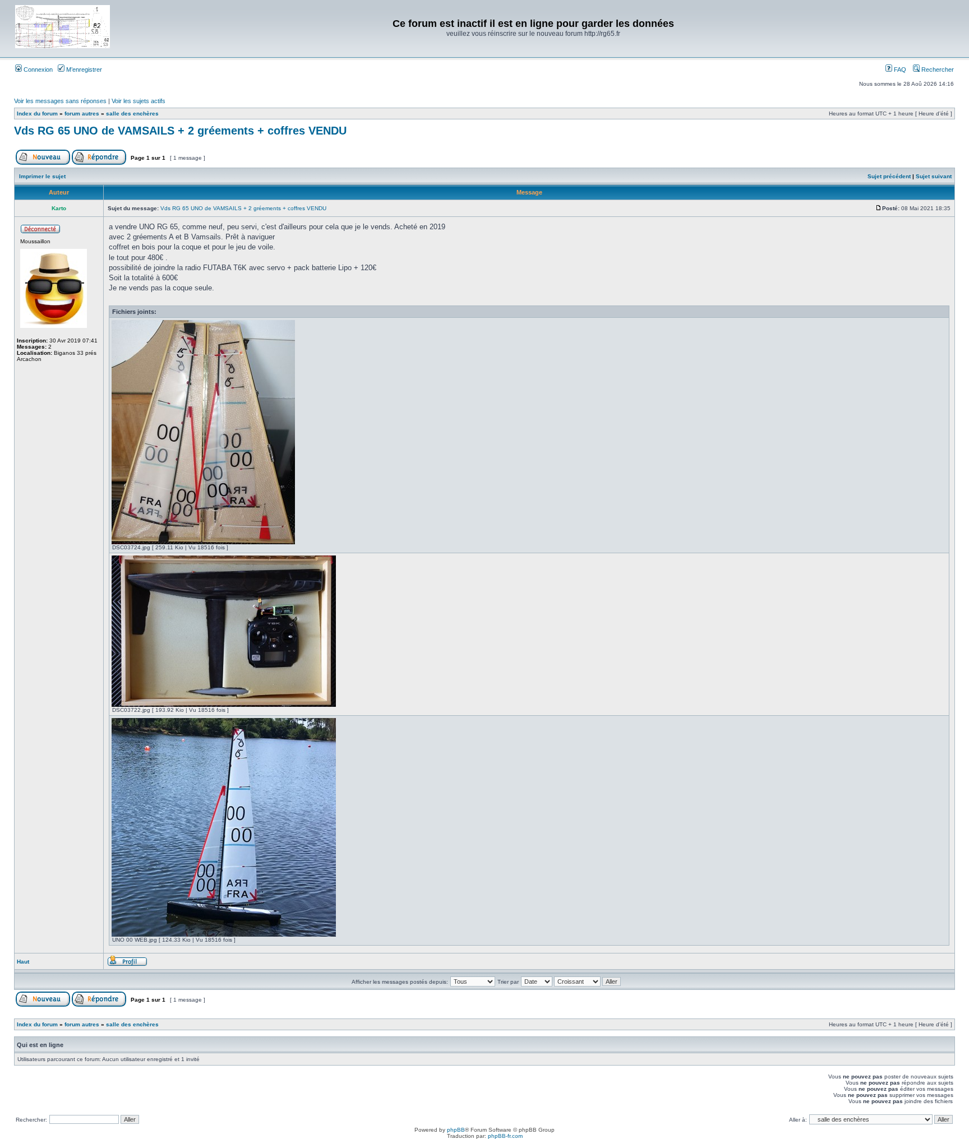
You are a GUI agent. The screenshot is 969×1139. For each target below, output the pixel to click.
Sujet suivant (934, 176)
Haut (23, 962)
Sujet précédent (889, 176)
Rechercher (937, 69)
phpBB (456, 1130)
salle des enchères (132, 113)
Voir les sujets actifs (138, 101)
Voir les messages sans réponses (60, 101)
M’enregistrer (83, 69)
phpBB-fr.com (505, 1136)
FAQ (899, 69)
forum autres (81, 113)
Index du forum (37, 113)
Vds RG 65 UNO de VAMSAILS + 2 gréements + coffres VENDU (180, 130)
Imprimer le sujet (42, 176)
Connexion (37, 69)
